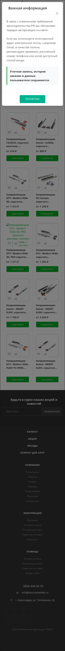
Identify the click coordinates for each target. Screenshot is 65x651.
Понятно (32, 99)
